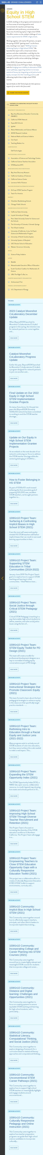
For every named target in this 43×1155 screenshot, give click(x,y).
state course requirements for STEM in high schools (23, 35)
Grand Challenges (21, 2)
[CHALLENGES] (2, 577)
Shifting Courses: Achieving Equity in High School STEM (21, 47)
